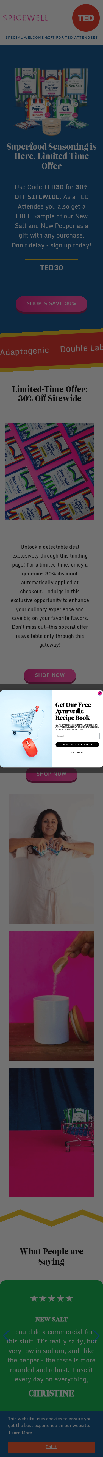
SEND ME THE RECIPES (77, 744)
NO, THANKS (77, 752)
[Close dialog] (100, 693)
